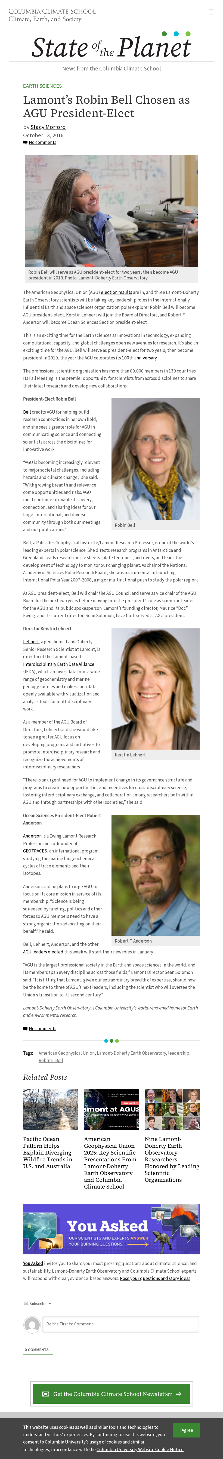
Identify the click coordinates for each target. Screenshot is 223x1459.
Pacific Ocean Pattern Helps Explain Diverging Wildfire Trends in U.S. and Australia (47, 1153)
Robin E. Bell (51, 1060)
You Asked (33, 1263)
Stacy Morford (48, 127)
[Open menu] (211, 12)
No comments (42, 142)
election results (116, 292)
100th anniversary (139, 358)
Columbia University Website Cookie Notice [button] (140, 1449)
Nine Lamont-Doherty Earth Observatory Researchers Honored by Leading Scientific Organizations (172, 1159)
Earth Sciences (42, 86)
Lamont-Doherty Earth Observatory (131, 1053)
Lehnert (31, 641)
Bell (27, 412)
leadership (178, 1053)
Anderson (32, 836)
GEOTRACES (35, 851)
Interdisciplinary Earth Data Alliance (58, 664)
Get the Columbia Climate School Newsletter (112, 1394)
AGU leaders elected (43, 952)
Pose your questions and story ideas (155, 1278)
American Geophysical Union (67, 1053)
